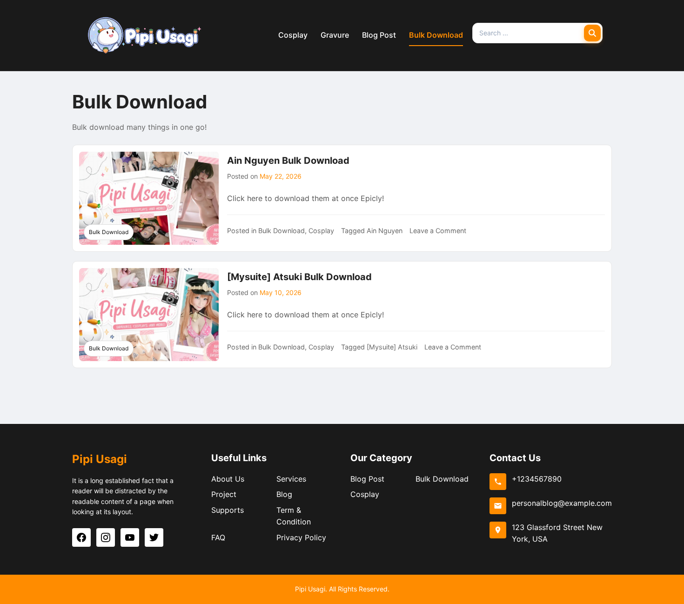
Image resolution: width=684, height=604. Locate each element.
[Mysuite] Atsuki (392, 347)
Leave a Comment (437, 231)
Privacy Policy (301, 537)
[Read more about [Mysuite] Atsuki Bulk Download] (149, 314)
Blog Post (379, 35)
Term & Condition (293, 516)
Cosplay (293, 35)
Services (291, 478)
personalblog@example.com (562, 503)
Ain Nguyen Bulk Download (288, 160)
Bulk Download (436, 35)
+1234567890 (537, 478)
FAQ (218, 537)
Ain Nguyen (384, 231)
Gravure (335, 35)
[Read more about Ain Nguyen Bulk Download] (149, 198)
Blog (284, 494)
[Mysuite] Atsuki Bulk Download (299, 276)
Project (223, 494)
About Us (227, 478)
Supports (227, 510)
